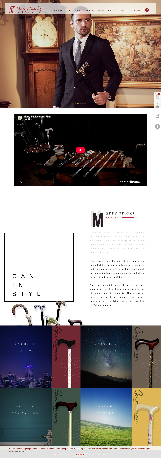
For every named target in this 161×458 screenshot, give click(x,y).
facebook (157, 129)
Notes (157, 119)
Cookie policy (18, 451)
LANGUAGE (136, 10)
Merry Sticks (25, 9)
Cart (157, 96)
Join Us (157, 109)
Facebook (147, 10)
